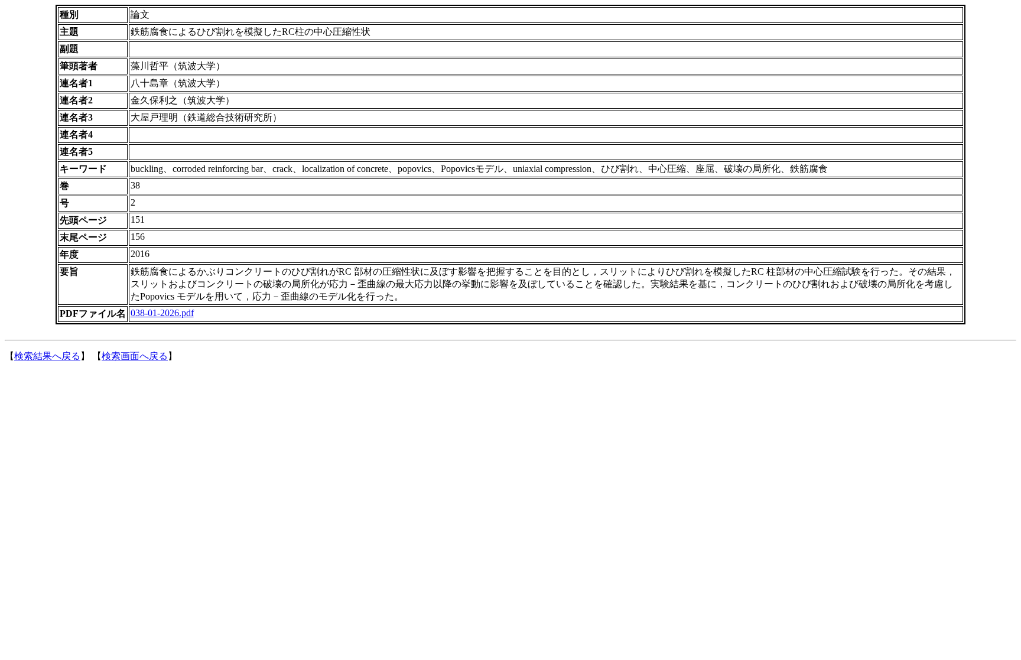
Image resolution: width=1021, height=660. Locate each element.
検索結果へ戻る (47, 356)
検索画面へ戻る (135, 356)
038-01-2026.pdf (162, 313)
